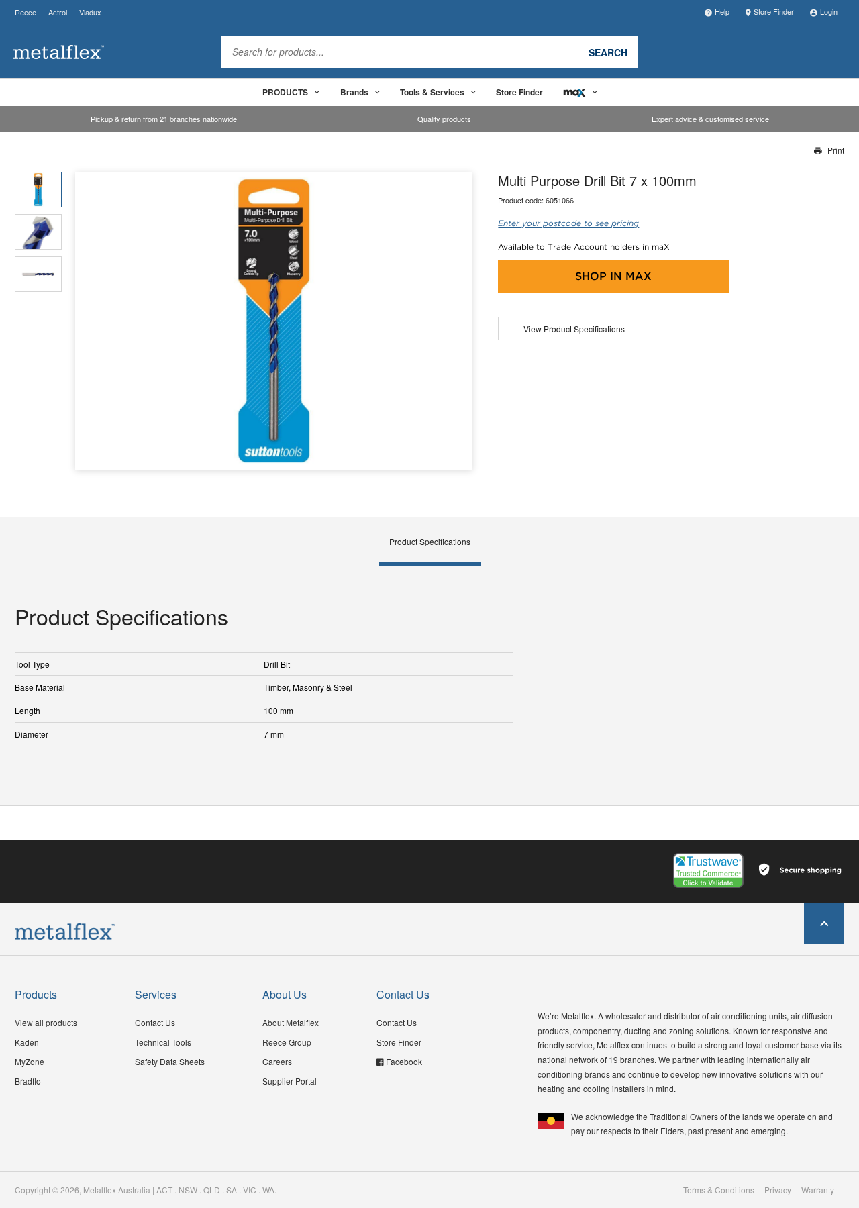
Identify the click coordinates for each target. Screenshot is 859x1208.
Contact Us (155, 1022)
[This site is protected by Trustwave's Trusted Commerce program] (708, 870)
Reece (25, 12)
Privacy (777, 1190)
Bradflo (28, 1081)
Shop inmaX (613, 276)
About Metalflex (290, 1022)
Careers (277, 1061)
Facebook (404, 1061)
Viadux (90, 12)
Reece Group (286, 1042)
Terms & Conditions (718, 1190)
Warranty (817, 1190)
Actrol (57, 12)
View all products (46, 1022)
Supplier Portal (289, 1081)
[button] (457, 320)
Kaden (27, 1042)
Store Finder (774, 11)
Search (608, 51)
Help (722, 11)
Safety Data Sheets (170, 1061)
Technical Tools (163, 1042)
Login (829, 11)
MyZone (29, 1061)
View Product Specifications (574, 328)
